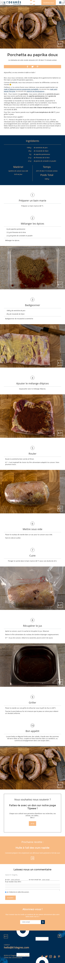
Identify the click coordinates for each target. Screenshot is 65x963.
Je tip (32, 823)
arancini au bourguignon (35, 91)
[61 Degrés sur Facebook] (42, 958)
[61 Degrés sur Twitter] (46, 958)
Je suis (7, 880)
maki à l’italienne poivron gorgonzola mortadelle (21, 89)
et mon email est (35, 880)
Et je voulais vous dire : (13, 882)
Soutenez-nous (48, 3)
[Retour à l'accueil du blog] (12, 3)
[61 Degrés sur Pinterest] (59, 958)
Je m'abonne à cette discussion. (18, 892)
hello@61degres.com (16, 947)
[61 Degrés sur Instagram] (50, 958)
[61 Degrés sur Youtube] (55, 958)
